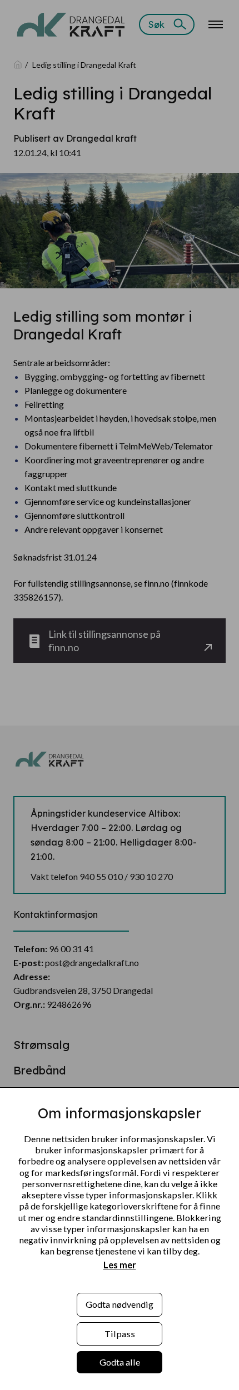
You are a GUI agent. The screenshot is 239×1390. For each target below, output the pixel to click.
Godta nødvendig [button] (119, 1304)
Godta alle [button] (119, 1362)
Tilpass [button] (119, 1333)
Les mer (119, 1264)
